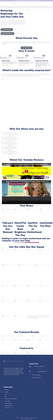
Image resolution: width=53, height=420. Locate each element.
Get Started (5, 65)
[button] (7, 29)
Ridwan (30, 419)
